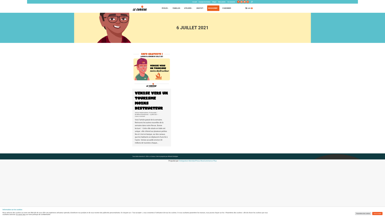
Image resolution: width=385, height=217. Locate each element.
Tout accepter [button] (377, 213)
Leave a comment (140, 116)
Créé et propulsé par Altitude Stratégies (167, 156)
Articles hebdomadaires (141, 112)
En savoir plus (21, 214)
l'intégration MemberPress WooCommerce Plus (198, 161)
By (141, 114)
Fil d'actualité (152, 112)
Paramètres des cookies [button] (363, 213)
